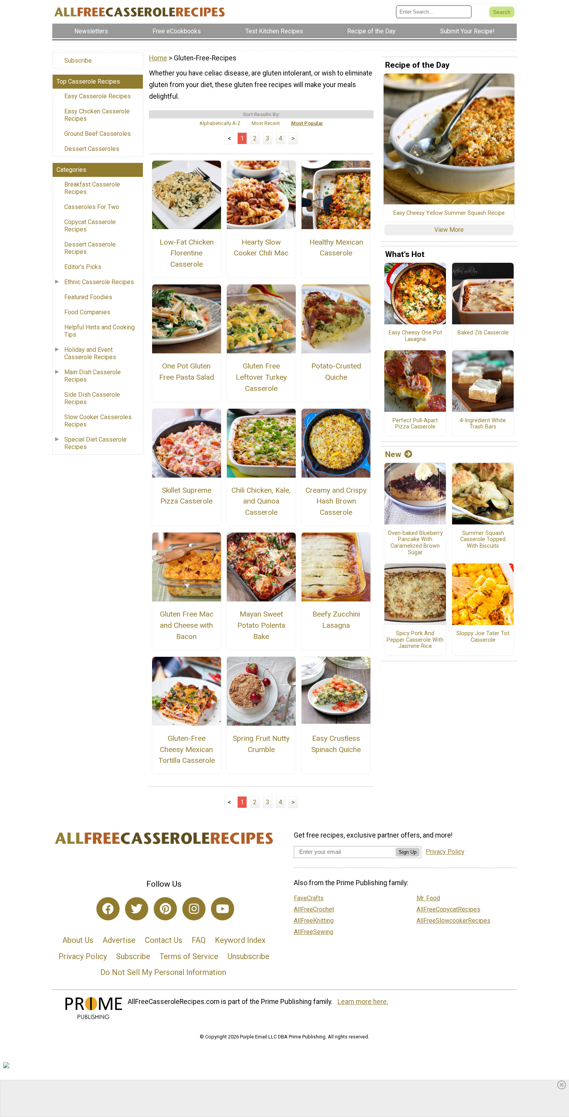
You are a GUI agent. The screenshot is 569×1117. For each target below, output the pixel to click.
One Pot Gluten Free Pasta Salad (186, 371)
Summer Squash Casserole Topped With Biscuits (483, 539)
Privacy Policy (82, 956)
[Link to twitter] (136, 908)
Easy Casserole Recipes (97, 96)
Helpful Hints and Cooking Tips (99, 331)
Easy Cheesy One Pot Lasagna (415, 336)
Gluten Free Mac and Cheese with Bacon (186, 625)
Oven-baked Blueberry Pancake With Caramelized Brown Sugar (415, 543)
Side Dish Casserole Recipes (92, 398)
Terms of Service (188, 956)
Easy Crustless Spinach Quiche (336, 744)
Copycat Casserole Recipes (90, 225)
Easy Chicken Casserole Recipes (97, 115)
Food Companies (87, 312)
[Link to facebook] (108, 908)
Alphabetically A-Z (219, 123)
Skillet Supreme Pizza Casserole (186, 496)
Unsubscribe (248, 956)
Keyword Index (240, 940)
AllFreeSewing (313, 931)
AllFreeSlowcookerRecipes (453, 920)
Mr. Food (428, 898)
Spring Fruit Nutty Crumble (261, 744)
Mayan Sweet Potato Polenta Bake (261, 625)
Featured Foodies (88, 297)
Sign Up (407, 852)
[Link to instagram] (194, 908)
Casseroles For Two (91, 207)
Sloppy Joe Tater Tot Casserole (482, 636)
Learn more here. (363, 1002)
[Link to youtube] (222, 908)
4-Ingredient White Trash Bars (483, 424)
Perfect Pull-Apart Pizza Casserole (415, 424)
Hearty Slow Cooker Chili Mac (261, 248)
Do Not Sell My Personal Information (163, 972)
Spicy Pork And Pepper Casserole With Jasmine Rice (415, 639)
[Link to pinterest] (165, 908)
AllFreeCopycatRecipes (448, 909)
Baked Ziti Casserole (483, 333)
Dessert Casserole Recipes (90, 248)
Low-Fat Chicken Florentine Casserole (186, 253)
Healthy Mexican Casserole (336, 248)
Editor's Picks (82, 267)
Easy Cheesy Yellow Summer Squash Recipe (449, 213)
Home (158, 58)
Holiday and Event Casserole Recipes (90, 353)
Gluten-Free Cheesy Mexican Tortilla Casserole (186, 749)
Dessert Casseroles (91, 148)
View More (449, 229)
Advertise (119, 940)
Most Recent (266, 123)
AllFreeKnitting (314, 920)
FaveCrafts (309, 898)
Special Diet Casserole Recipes (95, 443)
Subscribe (78, 60)
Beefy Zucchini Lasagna (336, 620)
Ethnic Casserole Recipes (99, 282)
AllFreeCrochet (314, 909)
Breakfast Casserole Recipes (92, 188)
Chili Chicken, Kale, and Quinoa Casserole (261, 501)
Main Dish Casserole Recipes (92, 375)
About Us (77, 940)
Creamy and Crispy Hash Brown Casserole (336, 501)
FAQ (199, 940)
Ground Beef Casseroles (97, 133)
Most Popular (307, 123)
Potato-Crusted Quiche (336, 371)
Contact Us (163, 940)
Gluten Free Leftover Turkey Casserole (261, 377)
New (393, 454)
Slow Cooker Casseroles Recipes (98, 420)
